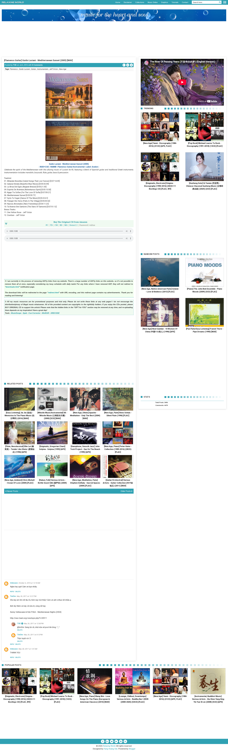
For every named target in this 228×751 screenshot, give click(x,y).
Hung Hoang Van (110, 749)
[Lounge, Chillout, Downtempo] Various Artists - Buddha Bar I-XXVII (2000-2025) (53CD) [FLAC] (132, 699)
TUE (15, 65)
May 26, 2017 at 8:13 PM (33, 635)
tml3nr (13, 596)
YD (51, 225)
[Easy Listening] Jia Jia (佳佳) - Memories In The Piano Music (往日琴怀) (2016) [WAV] (19, 416)
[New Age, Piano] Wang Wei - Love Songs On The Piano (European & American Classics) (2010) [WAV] (94, 699)
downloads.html (12, 287)
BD (61, 225)
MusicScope (16, 313)
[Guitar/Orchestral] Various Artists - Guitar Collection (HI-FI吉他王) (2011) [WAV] (118, 483)
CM (56, 225)
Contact (185, 2)
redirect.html (53, 293)
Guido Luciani (24, 69)
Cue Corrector (34, 313)
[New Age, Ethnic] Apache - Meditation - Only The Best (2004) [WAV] (85, 416)
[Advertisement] (114, 39)
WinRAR (45, 313)
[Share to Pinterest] (127, 65)
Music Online (153, 2)
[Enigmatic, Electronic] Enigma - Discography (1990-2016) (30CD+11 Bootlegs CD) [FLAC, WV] (160, 186)
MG (65, 225)
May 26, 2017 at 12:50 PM (33, 623)
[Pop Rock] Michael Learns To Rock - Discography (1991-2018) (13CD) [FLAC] (57, 699)
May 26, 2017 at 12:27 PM (26, 596)
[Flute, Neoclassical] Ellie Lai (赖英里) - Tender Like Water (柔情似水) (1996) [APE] (19, 449)
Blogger (132, 749)
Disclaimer (128, 2)
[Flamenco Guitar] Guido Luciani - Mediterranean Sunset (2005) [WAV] (38, 60)
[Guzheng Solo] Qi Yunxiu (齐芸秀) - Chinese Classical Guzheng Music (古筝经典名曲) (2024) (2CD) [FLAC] (204, 186)
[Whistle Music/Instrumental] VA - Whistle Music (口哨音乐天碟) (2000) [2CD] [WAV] (52, 416)
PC (47, 225)
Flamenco (14, 69)
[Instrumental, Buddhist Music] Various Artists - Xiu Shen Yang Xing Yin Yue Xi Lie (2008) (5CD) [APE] (208, 699)
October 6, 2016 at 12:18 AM (29, 583)
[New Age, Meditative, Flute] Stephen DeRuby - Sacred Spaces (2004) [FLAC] (85, 483)
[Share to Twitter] (131, 65)
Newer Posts (12, 491)
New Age (62, 69)
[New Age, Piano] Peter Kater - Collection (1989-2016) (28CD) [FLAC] (118, 449)
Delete (18, 591)
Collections (139, 2)
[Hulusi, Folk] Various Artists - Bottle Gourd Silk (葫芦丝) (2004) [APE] (52, 483)
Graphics (164, 2)
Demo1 (72, 225)
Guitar (33, 69)
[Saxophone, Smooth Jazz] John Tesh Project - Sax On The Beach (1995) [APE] (85, 449)
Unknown (14, 583)
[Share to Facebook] (124, 65)
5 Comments (37, 65)
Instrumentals (42, 69)
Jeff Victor (53, 69)
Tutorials (175, 2)
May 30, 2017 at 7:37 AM (27, 649)
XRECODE (55, 313)
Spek (25, 313)
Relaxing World (109, 746)
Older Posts (126, 491)
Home (117, 2)
